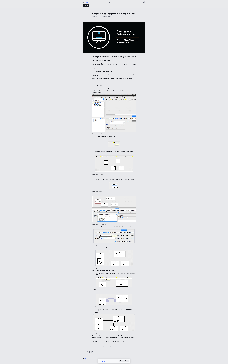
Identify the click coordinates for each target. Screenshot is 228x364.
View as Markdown (108, 18)
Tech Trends (132, 2)
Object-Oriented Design (115, 345)
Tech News (139, 2)
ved (85, 2)
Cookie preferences (138, 358)
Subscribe (86, 5)
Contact (115, 358)
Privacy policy (121, 358)
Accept (126, 360)
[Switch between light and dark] (143, 2)
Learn (96, 2)
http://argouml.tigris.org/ (106, 68)
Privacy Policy (103, 361)
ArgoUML (100, 345)
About (112, 358)
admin (100, 16)
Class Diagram (106, 345)
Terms (127, 358)
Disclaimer (131, 358)
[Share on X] (87, 352)
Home (93, 10)
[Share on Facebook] (92, 352)
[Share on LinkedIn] (90, 352)
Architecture (126, 2)
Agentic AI (101, 2)
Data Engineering (118, 2)
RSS (144, 358)
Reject (121, 360)
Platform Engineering (108, 2)
